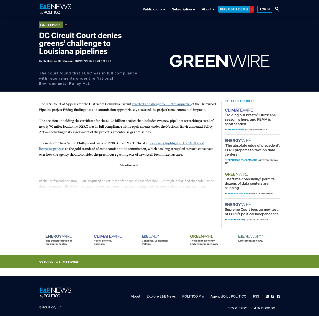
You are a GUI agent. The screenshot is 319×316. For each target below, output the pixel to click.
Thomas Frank (236, 129)
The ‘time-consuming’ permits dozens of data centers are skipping (250, 183)
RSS (256, 296)
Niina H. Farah (236, 219)
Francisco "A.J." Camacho (242, 160)
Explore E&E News (161, 296)
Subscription (182, 9)
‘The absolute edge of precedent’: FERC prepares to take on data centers (252, 150)
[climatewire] (239, 110)
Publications (152, 9)
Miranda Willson (238, 193)
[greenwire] (237, 174)
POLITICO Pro (193, 296)
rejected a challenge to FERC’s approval (161, 104)
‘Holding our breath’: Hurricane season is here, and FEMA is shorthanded (250, 119)
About (206, 9)
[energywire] (238, 140)
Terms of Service (263, 307)
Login (265, 9)
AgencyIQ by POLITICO (228, 296)
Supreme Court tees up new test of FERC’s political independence (252, 211)
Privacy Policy (237, 307)
